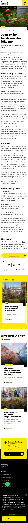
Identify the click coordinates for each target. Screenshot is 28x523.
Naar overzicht (21, 269)
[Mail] (19, 265)
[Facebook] (3, 265)
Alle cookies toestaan (14, 519)
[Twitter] (9, 265)
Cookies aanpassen (14, 514)
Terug (3, 7)
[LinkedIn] (14, 265)
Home (7, 7)
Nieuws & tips (13, 7)
